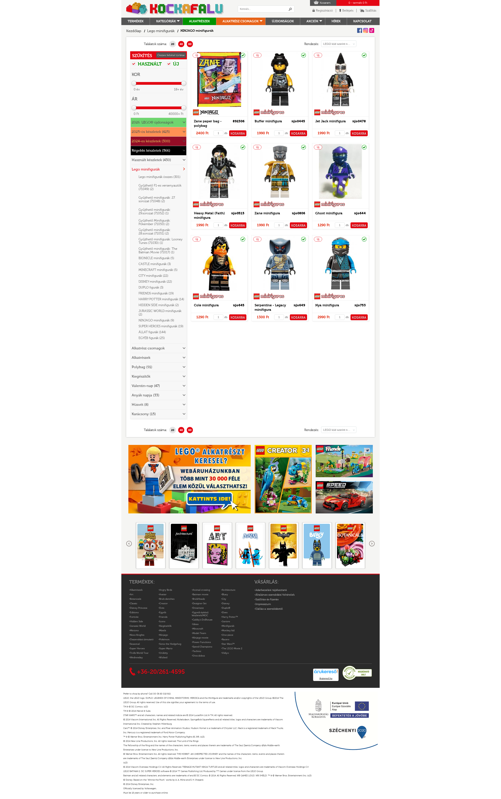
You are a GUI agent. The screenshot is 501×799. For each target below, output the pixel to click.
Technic (197, 651)
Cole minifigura (206, 305)
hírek (336, 21)
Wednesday (136, 657)
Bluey (225, 594)
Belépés (347, 10)
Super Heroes (137, 648)
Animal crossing (201, 590)
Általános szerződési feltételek (275, 594)
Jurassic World (138, 626)
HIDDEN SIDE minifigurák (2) (159, 305)
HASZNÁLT (149, 64)
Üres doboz (199, 655)
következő (372, 544)
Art (131, 594)
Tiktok (371, 30)
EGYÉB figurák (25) (152, 338)
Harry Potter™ (230, 617)
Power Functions (202, 642)
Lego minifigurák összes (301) (159, 177)
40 (181, 44)
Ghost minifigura (328, 213)
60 (190, 44)
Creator (163, 603)
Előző (129, 544)
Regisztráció (324, 10)
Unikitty (163, 653)
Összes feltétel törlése (171, 55)
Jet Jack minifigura (330, 121)
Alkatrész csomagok (241, 21)
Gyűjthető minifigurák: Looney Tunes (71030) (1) (161, 241)
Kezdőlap (133, 31)
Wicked (163, 657)
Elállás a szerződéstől (269, 609)
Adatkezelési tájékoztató (271, 590)
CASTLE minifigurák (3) (155, 264)
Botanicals (135, 599)
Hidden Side (136, 621)
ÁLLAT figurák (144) (152, 332)
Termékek (135, 21)
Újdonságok (283, 21)
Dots (161, 608)
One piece (227, 635)
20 (172, 44)
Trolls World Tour (139, 653)
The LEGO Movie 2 (232, 648)
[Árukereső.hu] (357, 679)
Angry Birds (165, 590)
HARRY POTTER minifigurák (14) (161, 299)
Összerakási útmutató (141, 639)
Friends (163, 617)
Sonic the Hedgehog (170, 644)
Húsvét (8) (140, 405)
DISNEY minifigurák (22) (155, 281)
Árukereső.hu (325, 678)
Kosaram (325, 3)
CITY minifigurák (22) (153, 276)
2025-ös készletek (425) (151, 132)
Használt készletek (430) (151, 160)
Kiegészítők (141, 376)
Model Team (199, 633)
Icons (162, 621)
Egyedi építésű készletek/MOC (200, 614)
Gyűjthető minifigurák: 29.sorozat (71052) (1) (155, 211)
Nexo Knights (137, 635)
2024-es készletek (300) (151, 141)
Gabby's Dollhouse (203, 619)
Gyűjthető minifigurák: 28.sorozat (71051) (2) (155, 231)
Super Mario (165, 648)
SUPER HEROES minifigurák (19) (161, 326)
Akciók (312, 21)
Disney (226, 603)
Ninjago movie (200, 637)
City (224, 599)
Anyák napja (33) (145, 395)
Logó (175, 9)
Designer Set (199, 603)
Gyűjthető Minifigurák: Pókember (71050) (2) (155, 222)
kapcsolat (362, 21)
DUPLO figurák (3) (151, 287)
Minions (134, 630)
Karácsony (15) (144, 414)
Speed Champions (202, 646)
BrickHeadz (199, 599)
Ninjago (163, 635)
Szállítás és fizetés (266, 599)
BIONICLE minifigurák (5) (156, 258)
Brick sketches (166, 599)
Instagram (365, 30)
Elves (224, 612)
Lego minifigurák (161, 31)
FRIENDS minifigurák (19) (156, 293)
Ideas (195, 624)
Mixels (162, 630)
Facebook (359, 30)
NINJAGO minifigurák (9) (156, 320)
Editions (134, 612)
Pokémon (164, 639)
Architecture (228, 590)
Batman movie (200, 594)
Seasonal (135, 644)
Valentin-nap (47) (146, 386)
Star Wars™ (228, 644)
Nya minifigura (327, 305)
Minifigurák (228, 626)
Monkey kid (228, 630)
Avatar (163, 594)
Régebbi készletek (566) (151, 151)
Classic (133, 603)
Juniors (226, 621)
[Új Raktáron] (219, 106)
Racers (225, 639)
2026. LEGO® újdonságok (152, 122)
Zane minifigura (267, 213)
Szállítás (370, 10)
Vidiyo (225, 653)
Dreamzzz (198, 608)
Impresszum (263, 604)
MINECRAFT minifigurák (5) (158, 270)
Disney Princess (138, 608)
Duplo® (226, 608)
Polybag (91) (142, 367)
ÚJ (175, 64)
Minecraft (198, 628)
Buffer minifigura (268, 121)
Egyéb (162, 612)
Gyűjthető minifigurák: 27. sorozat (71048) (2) (157, 199)
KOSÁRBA (238, 133)
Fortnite (134, 617)
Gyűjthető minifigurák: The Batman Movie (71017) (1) (158, 250)
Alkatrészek (199, 21)
